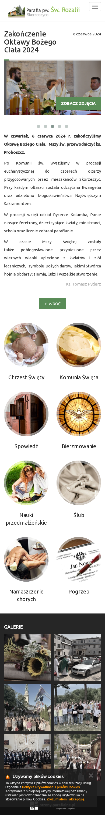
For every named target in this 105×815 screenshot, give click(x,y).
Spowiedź (26, 446)
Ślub (79, 515)
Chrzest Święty (26, 377)
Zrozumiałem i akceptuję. (66, 799)
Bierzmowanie (79, 446)
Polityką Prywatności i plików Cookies (51, 787)
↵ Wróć (52, 303)
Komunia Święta (79, 377)
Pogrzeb (78, 591)
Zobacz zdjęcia (78, 103)
